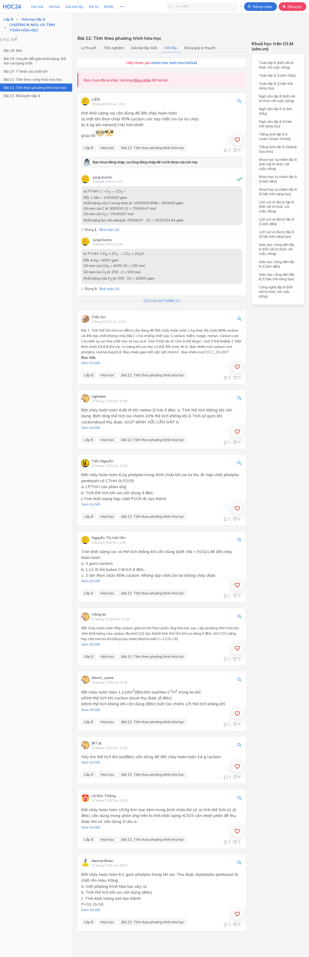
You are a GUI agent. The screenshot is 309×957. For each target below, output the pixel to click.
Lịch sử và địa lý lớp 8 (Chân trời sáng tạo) (276, 234)
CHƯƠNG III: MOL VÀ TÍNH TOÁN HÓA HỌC (32, 27)
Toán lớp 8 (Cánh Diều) (277, 75)
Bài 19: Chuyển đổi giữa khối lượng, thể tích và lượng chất (35, 60)
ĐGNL (109, 6)
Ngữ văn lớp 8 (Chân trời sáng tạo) (275, 123)
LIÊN (96, 99)
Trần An (99, 317)
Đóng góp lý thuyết (199, 47)
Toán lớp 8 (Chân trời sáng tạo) (276, 85)
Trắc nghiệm (114, 47)
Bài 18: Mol (13, 50)
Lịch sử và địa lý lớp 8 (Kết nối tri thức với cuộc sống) (276, 206)
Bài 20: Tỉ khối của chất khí (25, 71)
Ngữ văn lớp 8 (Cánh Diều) (275, 111)
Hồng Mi (99, 615)
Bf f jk (97, 743)
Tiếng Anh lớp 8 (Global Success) (278, 149)
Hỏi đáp (170, 47)
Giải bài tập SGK (144, 47)
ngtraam (99, 396)
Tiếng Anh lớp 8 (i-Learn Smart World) (275, 136)
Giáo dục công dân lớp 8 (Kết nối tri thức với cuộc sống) (276, 249)
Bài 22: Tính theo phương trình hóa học (35, 87)
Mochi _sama (103, 678)
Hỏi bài (54, 6)
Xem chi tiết (90, 363)
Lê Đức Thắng (104, 796)
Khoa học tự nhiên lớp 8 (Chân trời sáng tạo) (278, 191)
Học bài (37, 6)
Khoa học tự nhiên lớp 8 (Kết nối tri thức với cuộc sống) (278, 164)
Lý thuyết (88, 47)
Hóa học (107, 147)
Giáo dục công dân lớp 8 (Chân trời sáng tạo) (276, 276)
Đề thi (94, 6)
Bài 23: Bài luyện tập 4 (22, 95)
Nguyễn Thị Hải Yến (109, 538)
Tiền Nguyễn (102, 461)
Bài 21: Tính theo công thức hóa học (33, 79)
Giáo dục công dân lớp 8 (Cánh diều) (276, 263)
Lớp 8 (8, 19)
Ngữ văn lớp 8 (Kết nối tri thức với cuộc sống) (277, 98)
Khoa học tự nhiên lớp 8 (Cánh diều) (278, 178)
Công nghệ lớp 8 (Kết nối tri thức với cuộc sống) (276, 291)
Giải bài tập (74, 6)
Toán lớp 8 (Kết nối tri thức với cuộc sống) (276, 64)
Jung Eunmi (102, 177)
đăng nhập (142, 80)
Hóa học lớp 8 (33, 19)
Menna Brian (102, 861)
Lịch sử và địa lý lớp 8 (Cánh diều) (276, 221)
